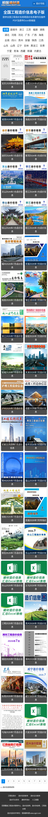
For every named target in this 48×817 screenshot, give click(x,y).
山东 (5, 45)
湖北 (7, 35)
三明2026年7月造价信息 (12, 625)
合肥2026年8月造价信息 (35, 85)
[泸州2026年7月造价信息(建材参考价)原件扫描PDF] (12, 395)
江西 (41, 40)
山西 (12, 45)
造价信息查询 (23, 796)
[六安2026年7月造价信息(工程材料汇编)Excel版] (36, 715)
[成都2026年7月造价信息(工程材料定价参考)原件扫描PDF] (36, 395)
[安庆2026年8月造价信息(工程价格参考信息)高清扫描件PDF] (12, 70)
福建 (35, 29)
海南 (41, 35)
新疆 (29, 51)
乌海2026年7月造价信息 (12, 734)
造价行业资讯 (14, 800)
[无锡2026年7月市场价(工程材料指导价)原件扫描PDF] (36, 502)
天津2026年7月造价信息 (35, 374)
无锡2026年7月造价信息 (35, 266)
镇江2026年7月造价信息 (35, 302)
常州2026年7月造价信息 (12, 482)
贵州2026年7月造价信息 (35, 625)
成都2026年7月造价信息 (35, 410)
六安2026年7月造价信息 (35, 734)
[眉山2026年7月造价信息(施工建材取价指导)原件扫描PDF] (36, 467)
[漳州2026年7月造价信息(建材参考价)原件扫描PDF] (36, 645)
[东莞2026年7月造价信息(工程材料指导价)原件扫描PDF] (12, 682)
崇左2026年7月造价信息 (12, 555)
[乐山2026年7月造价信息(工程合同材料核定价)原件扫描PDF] (36, 539)
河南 (13, 35)
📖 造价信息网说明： (8, 787)
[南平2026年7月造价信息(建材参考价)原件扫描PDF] (36, 431)
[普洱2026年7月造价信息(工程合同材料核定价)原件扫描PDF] (36, 142)
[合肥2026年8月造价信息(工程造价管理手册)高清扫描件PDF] (36, 70)
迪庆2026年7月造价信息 (12, 157)
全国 (5, 29)
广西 (34, 35)
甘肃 (42, 45)
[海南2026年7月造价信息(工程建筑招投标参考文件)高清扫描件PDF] (36, 106)
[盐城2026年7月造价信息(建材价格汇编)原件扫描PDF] (12, 359)
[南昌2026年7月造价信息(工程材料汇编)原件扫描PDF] (12, 286)
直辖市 (13, 29)
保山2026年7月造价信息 (12, 230)
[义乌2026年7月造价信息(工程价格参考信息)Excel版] (36, 572)
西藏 (23, 51)
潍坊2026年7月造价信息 (12, 661)
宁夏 (9, 51)
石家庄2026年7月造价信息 (12, 446)
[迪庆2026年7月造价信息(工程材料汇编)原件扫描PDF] (12, 142)
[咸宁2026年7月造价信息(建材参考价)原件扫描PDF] (36, 682)
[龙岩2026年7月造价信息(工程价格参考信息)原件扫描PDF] (36, 323)
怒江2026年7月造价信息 (35, 193)
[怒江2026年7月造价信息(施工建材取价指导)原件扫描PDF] (36, 178)
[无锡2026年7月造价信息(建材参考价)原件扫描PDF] (36, 250)
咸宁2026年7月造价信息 (35, 698)
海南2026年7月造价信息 (35, 121)
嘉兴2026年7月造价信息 (35, 771)
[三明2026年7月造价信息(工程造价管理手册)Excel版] (12, 604)
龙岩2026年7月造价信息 (35, 338)
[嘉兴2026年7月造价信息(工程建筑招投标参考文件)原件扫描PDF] (36, 755)
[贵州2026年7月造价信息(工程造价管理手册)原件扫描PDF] (36, 609)
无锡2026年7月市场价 (35, 520)
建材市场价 (26, 800)
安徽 (27, 40)
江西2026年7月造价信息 (12, 771)
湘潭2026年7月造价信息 (12, 121)
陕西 (34, 40)
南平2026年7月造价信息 (35, 446)
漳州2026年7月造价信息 (35, 661)
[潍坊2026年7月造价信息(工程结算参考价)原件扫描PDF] (12, 645)
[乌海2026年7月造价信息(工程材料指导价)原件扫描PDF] (12, 719)
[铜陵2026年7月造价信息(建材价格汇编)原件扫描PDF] (12, 503)
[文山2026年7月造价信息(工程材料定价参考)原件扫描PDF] (12, 178)
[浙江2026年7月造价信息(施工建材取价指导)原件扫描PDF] (12, 323)
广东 (27, 35)
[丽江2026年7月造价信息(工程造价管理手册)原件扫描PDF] (36, 214)
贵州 (20, 40)
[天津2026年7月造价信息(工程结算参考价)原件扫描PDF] (36, 359)
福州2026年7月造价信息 (12, 266)
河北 (20, 35)
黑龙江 (34, 45)
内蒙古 (37, 51)
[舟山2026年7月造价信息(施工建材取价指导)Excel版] (12, 572)
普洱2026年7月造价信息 (35, 157)
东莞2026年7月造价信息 (12, 698)
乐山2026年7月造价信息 (35, 555)
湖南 (42, 29)
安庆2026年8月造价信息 (12, 85)
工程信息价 (12, 796)
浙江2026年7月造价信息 (12, 338)
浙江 (21, 29)
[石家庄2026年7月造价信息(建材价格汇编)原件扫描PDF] (12, 431)
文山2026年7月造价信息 (12, 193)
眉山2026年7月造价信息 (35, 482)
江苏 (28, 29)
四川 (13, 40)
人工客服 (35, 800)
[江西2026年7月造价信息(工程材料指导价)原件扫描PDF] (12, 755)
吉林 (26, 45)
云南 (7, 40)
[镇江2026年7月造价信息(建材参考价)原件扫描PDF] (36, 286)
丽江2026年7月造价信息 (35, 230)
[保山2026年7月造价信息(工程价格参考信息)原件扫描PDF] (12, 214)
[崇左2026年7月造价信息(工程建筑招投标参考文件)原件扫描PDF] (12, 539)
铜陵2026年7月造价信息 (12, 519)
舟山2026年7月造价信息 (12, 587)
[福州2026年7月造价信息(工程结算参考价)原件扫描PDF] (12, 250)
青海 (16, 51)
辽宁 (19, 45)
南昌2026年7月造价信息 (12, 302)
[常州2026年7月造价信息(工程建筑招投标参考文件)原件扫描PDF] (12, 467)
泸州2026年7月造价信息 (12, 410)
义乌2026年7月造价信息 (35, 587)
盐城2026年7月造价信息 (12, 374)
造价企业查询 (35, 796)
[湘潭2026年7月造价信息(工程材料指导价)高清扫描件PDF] (12, 106)
